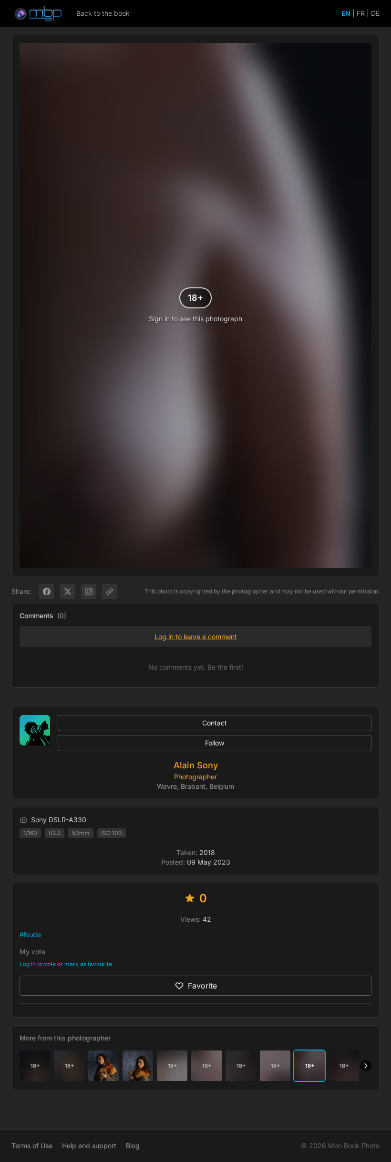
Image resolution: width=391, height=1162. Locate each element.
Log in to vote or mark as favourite (66, 964)
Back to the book (103, 13)
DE (375, 13)
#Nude (30, 934)
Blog (133, 1146)
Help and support (89, 1146)
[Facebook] (46, 591)
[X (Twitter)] (67, 591)
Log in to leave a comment (195, 636)
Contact (214, 723)
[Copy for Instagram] (88, 591)
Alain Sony (196, 765)
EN (345, 13)
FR (361, 13)
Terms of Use (31, 1146)
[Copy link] (109, 591)
